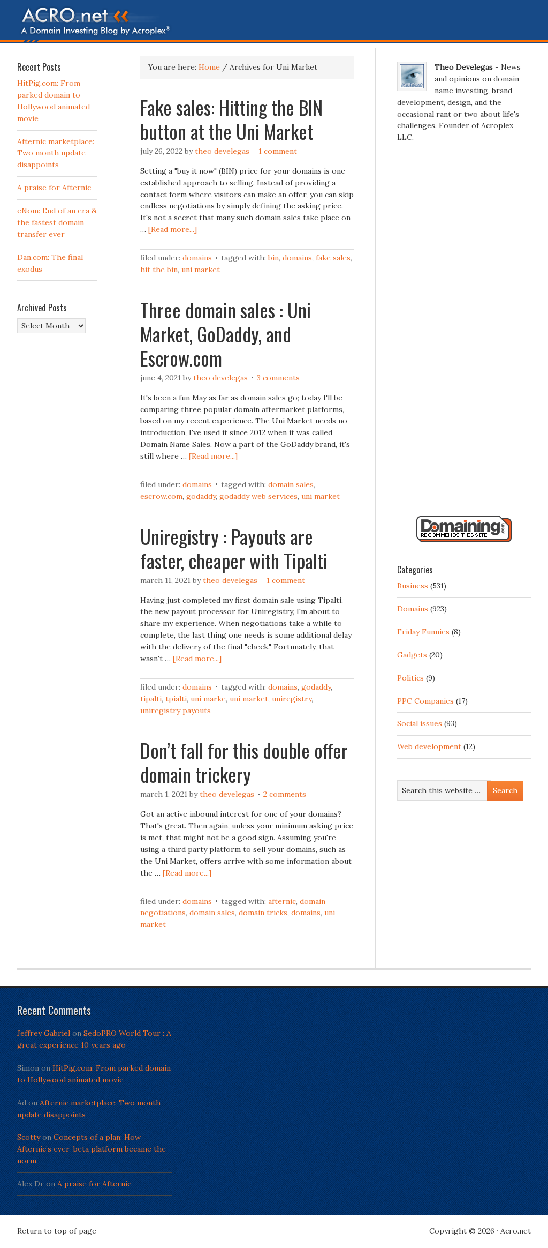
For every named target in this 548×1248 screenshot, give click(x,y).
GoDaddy (201, 496)
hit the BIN (159, 269)
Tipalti (151, 699)
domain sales (291, 484)
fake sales (333, 258)
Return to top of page (56, 1231)
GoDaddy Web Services (258, 496)
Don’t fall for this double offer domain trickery (244, 762)
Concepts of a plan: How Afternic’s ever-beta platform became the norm (91, 1148)
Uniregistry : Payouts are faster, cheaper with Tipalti (234, 548)
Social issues (419, 723)
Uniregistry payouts (175, 710)
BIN (273, 258)
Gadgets (412, 655)
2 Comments (284, 794)
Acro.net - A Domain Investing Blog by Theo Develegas (274, 24)
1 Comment (277, 151)
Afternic (282, 901)
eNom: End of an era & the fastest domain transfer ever (57, 222)
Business (412, 586)
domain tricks (263, 912)
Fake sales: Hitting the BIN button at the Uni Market (231, 119)
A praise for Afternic (54, 187)
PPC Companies (425, 701)
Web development (429, 746)
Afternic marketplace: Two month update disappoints (55, 153)
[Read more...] (172, 229)
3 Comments (278, 378)
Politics (410, 678)
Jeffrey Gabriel (43, 1033)
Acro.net (515, 1231)
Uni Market (200, 269)
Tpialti (176, 699)
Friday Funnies (423, 632)
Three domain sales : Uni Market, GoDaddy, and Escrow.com (225, 333)
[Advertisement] (464, 334)
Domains (197, 258)
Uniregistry (291, 699)
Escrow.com (161, 496)
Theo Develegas (222, 151)
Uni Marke (208, 699)
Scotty (28, 1137)
